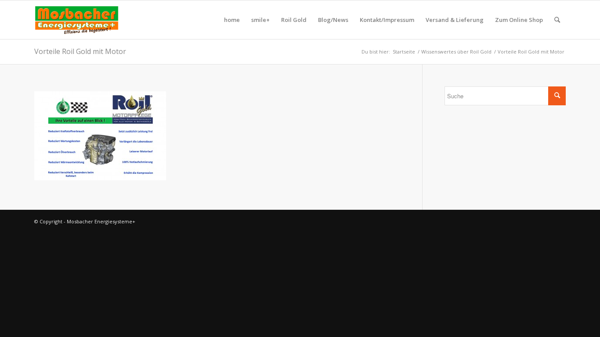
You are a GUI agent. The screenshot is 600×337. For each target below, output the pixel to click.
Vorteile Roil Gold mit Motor (80, 51)
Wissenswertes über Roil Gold (456, 51)
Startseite (404, 51)
